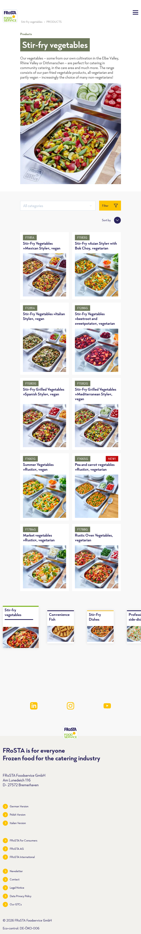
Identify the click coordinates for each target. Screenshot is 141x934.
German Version (19, 806)
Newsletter (16, 871)
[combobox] (58, 206)
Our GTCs (16, 904)
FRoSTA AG (17, 849)
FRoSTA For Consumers (23, 840)
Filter (105, 206)
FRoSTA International (22, 857)
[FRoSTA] (10, 16)
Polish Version (18, 815)
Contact (14, 879)
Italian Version (18, 823)
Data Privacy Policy (20, 896)
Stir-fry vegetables (31, 22)
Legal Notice (17, 888)
